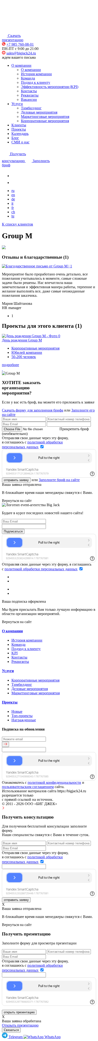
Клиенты (18, 125)
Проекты (18, 129)
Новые (16, 711)
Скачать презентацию (12, 38)
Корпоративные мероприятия (45, 121)
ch (13, 212)
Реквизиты (30, 95)
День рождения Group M (22, 340)
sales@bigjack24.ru (21, 53)
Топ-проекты (22, 716)
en (13, 195)
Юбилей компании (26, 352)
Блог (15, 138)
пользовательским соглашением (28, 787)
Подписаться (13, 531)
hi (12, 216)
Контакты (29, 91)
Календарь (20, 134)
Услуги (17, 104)
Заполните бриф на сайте (59, 480)
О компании (21, 65)
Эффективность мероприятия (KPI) (49, 87)
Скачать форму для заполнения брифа (32, 410)
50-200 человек (23, 357)
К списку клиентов (17, 224)
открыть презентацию (19, 1012)
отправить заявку (16, 480)
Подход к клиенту (35, 82)
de (13, 199)
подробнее (10, 365)
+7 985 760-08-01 (20, 44)
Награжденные (23, 720)
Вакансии (29, 99)
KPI (14, 653)
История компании (36, 74)
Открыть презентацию (20, 1025)
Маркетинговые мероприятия (45, 117)
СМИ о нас (20, 142)
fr (12, 208)
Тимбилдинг (31, 108)
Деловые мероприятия (39, 112)
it (12, 203)
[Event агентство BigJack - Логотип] (17, 30)
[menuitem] (13, 1037)
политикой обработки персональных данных (41, 569)
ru (13, 191)
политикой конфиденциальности (54, 782)
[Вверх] (3, 808)
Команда (28, 78)
